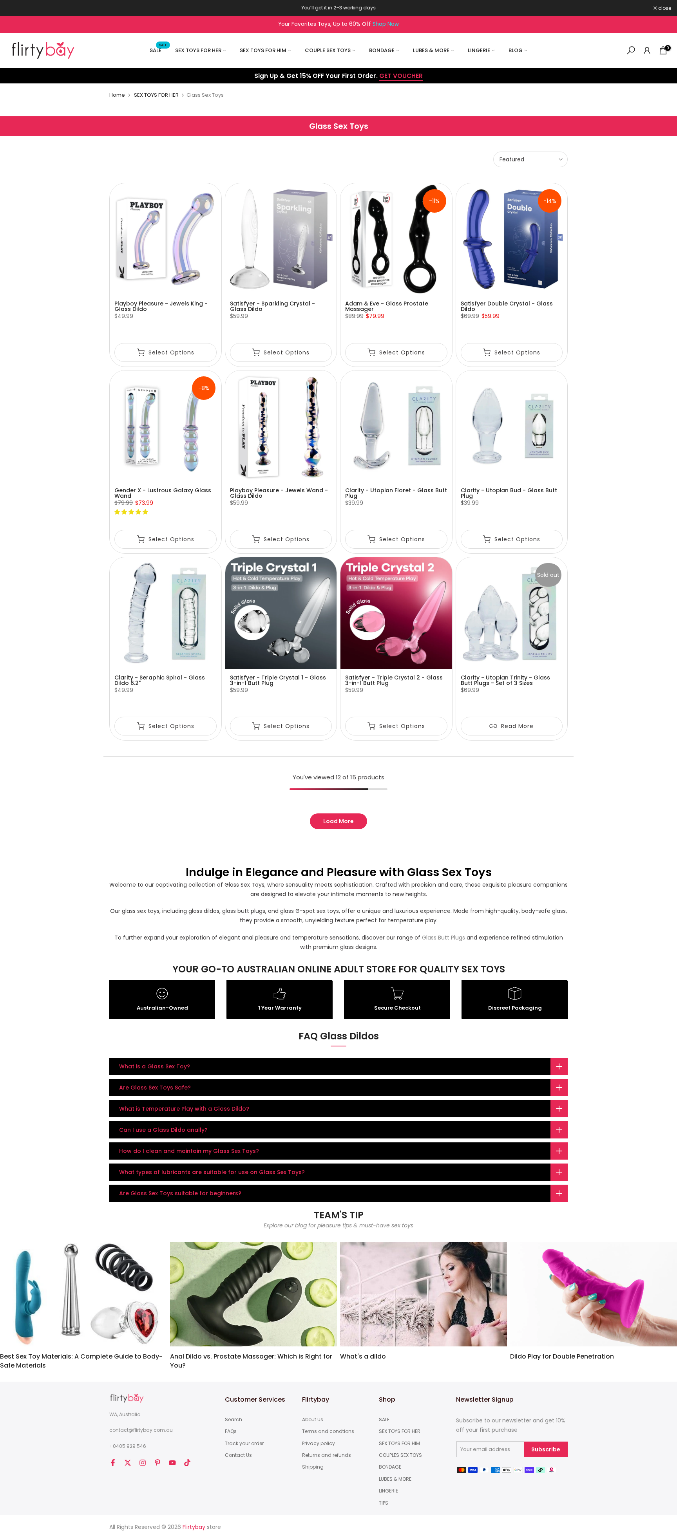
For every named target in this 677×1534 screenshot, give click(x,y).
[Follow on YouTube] (172, 1462)
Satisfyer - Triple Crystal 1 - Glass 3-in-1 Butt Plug (278, 680)
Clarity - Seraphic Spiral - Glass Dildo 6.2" (159, 680)
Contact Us (238, 1455)
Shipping (313, 1467)
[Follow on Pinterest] (157, 1462)
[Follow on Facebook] (112, 1462)
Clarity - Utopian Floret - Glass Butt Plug (396, 493)
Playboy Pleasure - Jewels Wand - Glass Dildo (279, 493)
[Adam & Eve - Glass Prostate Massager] (396, 239)
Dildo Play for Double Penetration (562, 1356)
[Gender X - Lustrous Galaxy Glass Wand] (165, 426)
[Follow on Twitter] (127, 1462)
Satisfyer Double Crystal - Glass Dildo (507, 306)
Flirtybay (194, 1527)
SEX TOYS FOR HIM (263, 50)
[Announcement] (338, 8)
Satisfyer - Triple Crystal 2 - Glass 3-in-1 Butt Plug (394, 680)
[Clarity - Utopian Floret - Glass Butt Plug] (396, 426)
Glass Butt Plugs (443, 937)
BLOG (516, 50)
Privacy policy (318, 1443)
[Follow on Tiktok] (187, 1462)
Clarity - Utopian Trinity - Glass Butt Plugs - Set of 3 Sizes (505, 680)
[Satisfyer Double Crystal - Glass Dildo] (512, 239)
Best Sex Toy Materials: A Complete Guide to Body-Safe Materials (81, 1361)
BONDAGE (382, 50)
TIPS (383, 1503)
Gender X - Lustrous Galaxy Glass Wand (162, 493)
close (16, 8)
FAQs (231, 1431)
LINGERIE (479, 50)
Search (233, 1420)
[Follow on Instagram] (142, 1462)
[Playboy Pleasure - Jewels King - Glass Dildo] (165, 239)
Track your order (244, 1443)
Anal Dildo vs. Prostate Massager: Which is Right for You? (251, 1361)
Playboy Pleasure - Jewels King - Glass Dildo (161, 306)
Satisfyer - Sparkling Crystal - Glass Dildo (272, 306)
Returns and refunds (326, 1455)
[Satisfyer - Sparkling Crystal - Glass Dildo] (281, 239)
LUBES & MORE (431, 50)
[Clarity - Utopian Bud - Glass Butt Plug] (512, 426)
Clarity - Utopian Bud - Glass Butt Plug (509, 493)
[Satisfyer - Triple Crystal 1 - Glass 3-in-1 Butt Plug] (281, 613)
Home (117, 95)
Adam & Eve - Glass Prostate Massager (386, 306)
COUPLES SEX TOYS (400, 1455)
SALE (158, 50)
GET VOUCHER (401, 76)
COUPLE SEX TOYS (328, 50)
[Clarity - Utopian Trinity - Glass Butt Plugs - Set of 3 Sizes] (512, 613)
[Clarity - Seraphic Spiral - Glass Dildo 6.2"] (165, 613)
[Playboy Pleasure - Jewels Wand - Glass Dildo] (281, 426)
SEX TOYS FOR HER (198, 50)
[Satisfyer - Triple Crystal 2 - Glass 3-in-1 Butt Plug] (396, 613)
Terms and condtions (328, 1431)
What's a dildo (363, 1356)
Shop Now (386, 24)
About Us (312, 1420)
